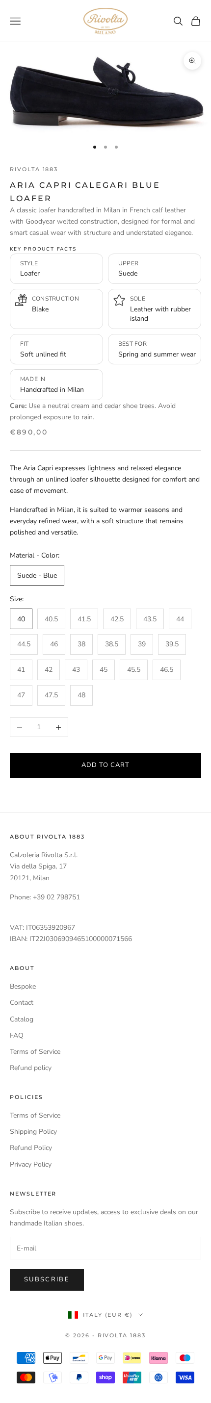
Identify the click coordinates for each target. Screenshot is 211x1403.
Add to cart (105, 765)
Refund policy (31, 1067)
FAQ (17, 1035)
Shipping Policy (33, 1131)
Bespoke (23, 986)
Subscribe (47, 1279)
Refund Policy (31, 1147)
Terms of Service (35, 1051)
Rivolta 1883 (34, 169)
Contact (21, 1002)
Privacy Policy (31, 1164)
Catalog (21, 1019)
